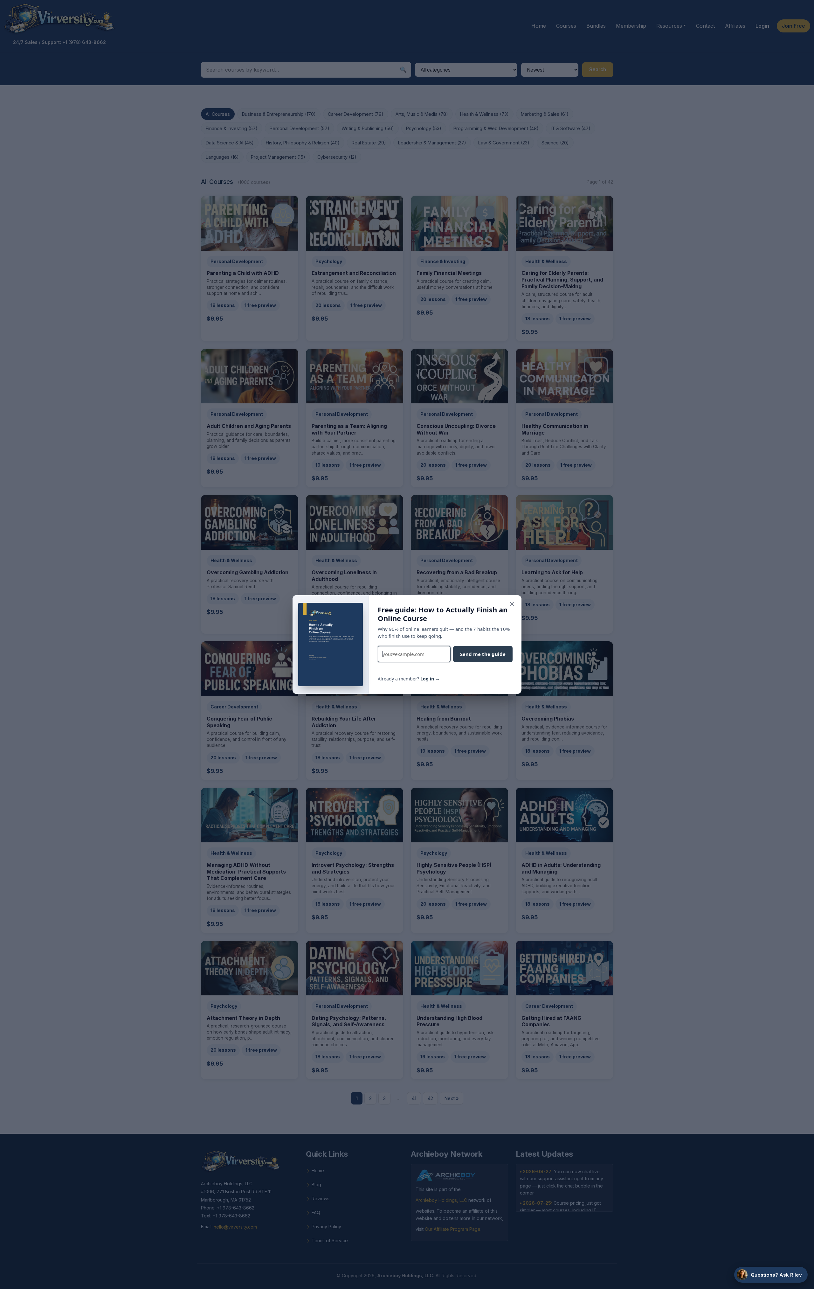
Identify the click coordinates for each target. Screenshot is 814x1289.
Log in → (430, 679)
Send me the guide (483, 654)
